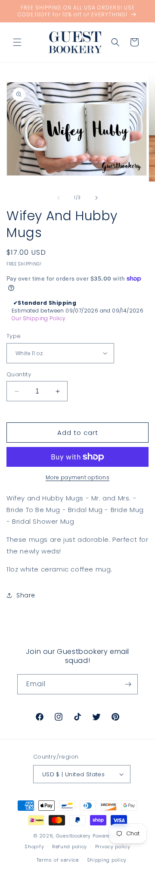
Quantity (18, 374)
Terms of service (58, 859)
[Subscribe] (127, 684)
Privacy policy (112, 846)
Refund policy (69, 846)
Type (13, 336)
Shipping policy (107, 859)
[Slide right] (96, 197)
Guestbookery (73, 835)
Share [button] (25, 595)
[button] (17, 42)
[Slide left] (58, 197)
